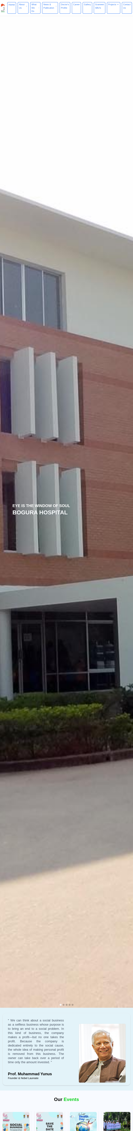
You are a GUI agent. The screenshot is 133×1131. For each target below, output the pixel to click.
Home (12, 4)
